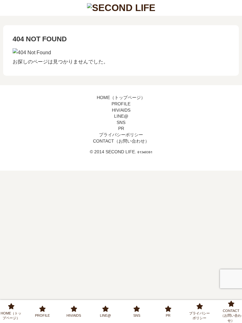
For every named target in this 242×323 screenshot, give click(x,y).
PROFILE (121, 103)
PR (121, 128)
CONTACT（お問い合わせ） (121, 141)
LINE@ (121, 116)
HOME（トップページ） (121, 97)
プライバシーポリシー (121, 134)
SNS (121, 122)
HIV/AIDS (121, 110)
